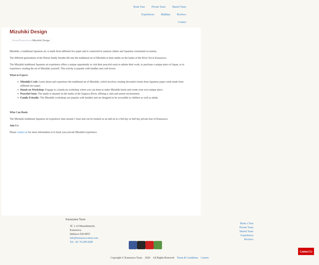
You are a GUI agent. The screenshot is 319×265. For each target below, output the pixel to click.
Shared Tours (179, 6)
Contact (182, 22)
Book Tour (139, 6)
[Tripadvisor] (158, 245)
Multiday (165, 14)
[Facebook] (133, 245)
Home (15, 40)
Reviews (181, 14)
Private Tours (158, 6)
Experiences (147, 14)
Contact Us (306, 251)
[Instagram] (141, 245)
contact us (22, 132)
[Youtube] (149, 245)
